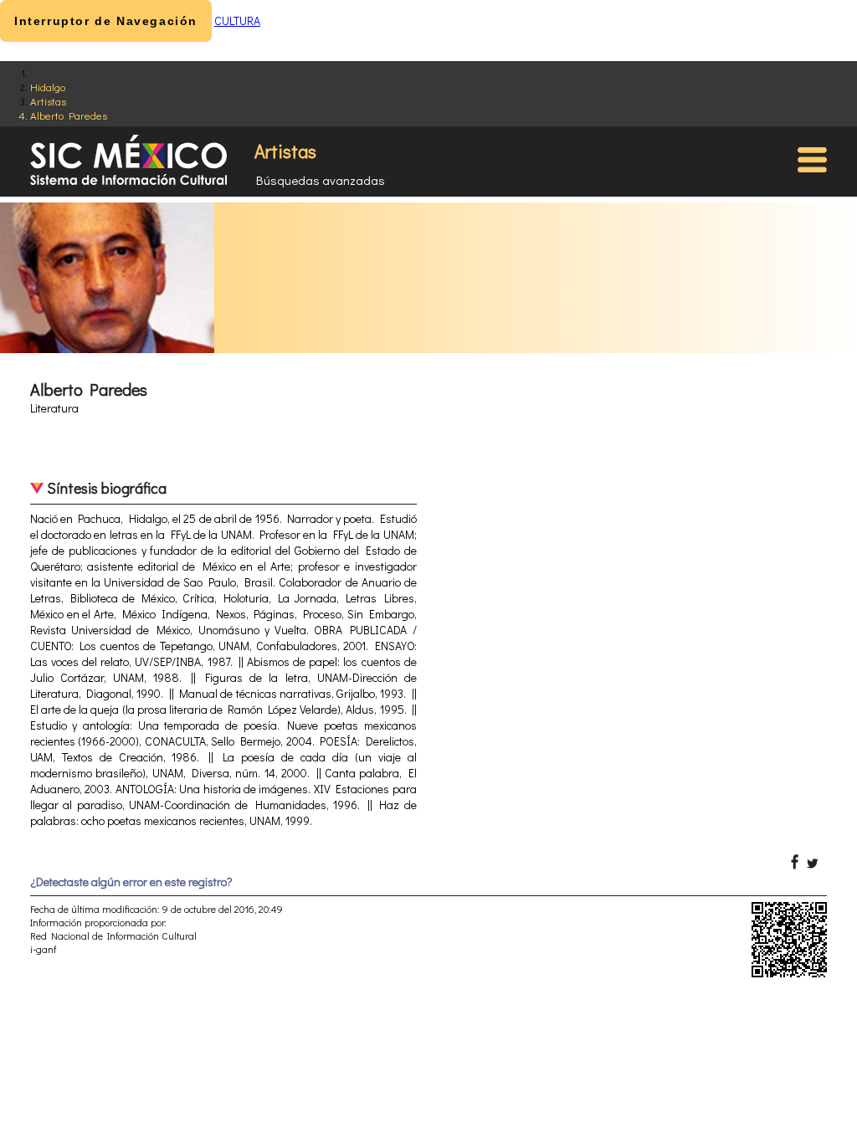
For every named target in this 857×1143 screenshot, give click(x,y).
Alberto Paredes (68, 115)
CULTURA (237, 20)
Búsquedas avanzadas (320, 180)
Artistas (48, 101)
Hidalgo (47, 86)
